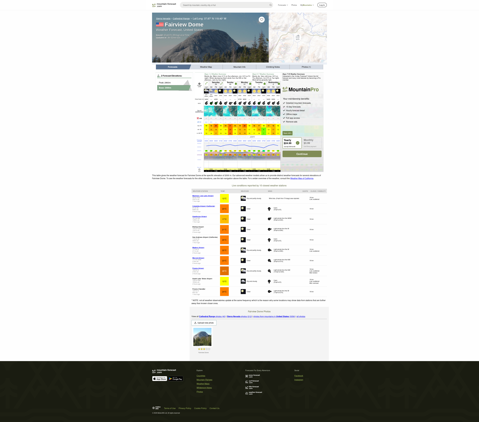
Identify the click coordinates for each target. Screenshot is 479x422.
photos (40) (212, 316)
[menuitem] (172, 67)
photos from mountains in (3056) (274, 316)
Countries (201, 375)
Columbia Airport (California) (203, 206)
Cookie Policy (200, 408)
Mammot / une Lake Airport (203, 196)
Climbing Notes (273, 66)
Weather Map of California (301, 178)
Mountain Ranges (204, 379)
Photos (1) (306, 66)
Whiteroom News (204, 387)
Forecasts (282, 5)
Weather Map (206, 66)
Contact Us (214, 408)
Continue (302, 154)
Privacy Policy (185, 408)
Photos (294, 5)
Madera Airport (198, 247)
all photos (301, 316)
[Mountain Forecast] (164, 5)
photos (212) (239, 316)
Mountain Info (239, 66)
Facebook (298, 375)
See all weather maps (199, 111)
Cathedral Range (181, 18)
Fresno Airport (198, 268)
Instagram (298, 379)
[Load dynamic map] (298, 37)
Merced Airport (198, 258)
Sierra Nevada (163, 18)
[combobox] (226, 5)
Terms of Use (170, 408)
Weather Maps (203, 383)
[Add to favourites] (262, 20)
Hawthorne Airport (199, 216)
